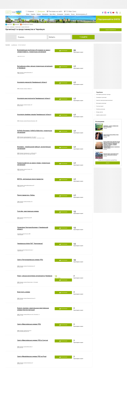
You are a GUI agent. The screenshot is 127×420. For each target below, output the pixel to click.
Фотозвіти (67, 14)
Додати (107, 162)
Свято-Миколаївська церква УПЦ (29, 324)
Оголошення (60, 14)
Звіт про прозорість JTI (81, 14)
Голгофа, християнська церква (28, 211)
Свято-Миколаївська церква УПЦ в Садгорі (32, 340)
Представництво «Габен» (26, 195)
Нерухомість (45, 14)
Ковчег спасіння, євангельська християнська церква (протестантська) (33, 309)
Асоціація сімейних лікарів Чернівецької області (34, 114)
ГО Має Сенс (71, 11)
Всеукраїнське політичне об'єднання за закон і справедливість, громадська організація (33, 51)
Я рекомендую (64, 50)
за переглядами (21, 44)
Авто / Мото (53, 14)
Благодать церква (23, 292)
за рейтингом (14, 44)
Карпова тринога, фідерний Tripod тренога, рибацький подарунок (110, 154)
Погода (73, 14)
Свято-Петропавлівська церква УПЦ (30, 260)
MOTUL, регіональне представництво (30, 179)
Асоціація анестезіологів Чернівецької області (33, 98)
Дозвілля (33, 14)
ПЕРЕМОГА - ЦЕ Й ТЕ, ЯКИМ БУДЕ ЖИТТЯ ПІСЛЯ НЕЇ (110, 126)
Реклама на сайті (55, 11)
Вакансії (39, 14)
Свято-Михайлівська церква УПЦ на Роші (31, 356)
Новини (31, 11)
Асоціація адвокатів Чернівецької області (32, 82)
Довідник (41, 11)
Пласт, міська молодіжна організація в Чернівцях (34, 276)
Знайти (84, 37)
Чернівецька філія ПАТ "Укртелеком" (30, 243)
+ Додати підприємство (110, 29)
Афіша (27, 14)
